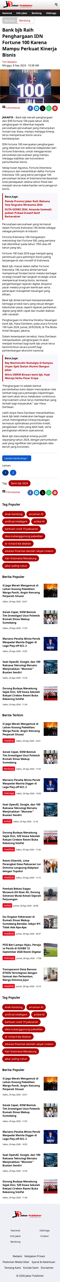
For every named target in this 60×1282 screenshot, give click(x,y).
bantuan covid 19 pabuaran (21, 529)
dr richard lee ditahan (18, 543)
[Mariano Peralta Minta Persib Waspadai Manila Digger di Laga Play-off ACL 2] (50, 644)
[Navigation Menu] (56, 5)
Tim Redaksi (9, 62)
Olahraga (51, 13)
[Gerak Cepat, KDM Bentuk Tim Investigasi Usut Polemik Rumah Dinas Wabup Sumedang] (50, 617)
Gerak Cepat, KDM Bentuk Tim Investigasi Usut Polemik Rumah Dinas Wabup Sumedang (21, 617)
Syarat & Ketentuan (43, 1262)
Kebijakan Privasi (34, 1256)
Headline (9, 740)
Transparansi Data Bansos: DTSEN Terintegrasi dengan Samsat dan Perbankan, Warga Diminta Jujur (20, 975)
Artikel (7, 821)
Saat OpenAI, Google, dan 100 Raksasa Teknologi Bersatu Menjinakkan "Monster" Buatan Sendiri (21, 667)
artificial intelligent (16, 521)
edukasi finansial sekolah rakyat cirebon (29, 551)
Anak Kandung (14, 514)
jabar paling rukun (16, 565)
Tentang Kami (12, 1267)
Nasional (7, 13)
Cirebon (44, 1236)
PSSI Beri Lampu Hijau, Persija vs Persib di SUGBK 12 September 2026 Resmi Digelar (22, 948)
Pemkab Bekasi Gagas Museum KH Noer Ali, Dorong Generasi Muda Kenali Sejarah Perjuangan (22, 894)
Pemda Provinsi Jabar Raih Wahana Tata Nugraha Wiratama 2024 (27, 203)
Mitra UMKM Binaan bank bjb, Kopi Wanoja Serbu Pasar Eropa (27, 376)
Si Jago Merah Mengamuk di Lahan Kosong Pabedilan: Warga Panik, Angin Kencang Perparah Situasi (21, 591)
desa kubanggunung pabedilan (24, 536)
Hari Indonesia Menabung (20, 558)
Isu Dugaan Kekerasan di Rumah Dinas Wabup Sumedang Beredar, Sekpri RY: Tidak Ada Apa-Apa (22, 922)
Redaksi (17, 1256)
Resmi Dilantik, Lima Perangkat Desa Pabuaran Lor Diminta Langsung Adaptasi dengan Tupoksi (22, 866)
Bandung (37, 13)
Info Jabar (21, 13)
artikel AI (39, 521)
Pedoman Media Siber (16, 1262)
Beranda (9, 20)
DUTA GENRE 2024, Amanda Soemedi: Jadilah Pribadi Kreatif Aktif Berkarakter (28, 213)
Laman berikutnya (15, 458)
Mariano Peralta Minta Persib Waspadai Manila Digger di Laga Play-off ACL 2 (21, 642)
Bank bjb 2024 (19, 483)
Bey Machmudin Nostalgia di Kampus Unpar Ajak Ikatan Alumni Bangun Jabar (29, 366)
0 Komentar (12, 108)
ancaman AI (36, 514)
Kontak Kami (31, 1267)
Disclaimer (47, 1267)
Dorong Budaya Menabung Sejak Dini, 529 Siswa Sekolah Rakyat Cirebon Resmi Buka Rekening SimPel (21, 694)
